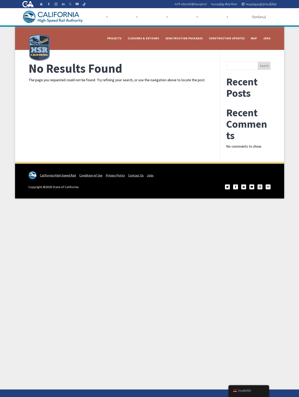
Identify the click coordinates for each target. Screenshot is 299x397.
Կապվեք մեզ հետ (224, 4)
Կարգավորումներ (261, 4)
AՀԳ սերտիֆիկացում (191, 4)
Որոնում (259, 17)
